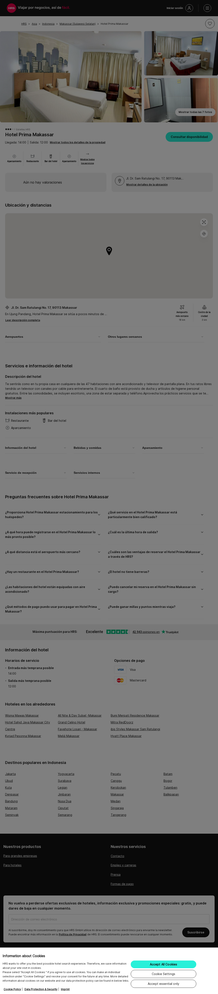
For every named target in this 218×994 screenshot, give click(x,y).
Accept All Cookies (163, 964)
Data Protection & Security (40, 989)
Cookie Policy (12, 989)
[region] (109, 971)
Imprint (65, 989)
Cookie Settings (163, 974)
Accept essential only (163, 983)
